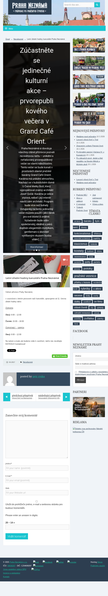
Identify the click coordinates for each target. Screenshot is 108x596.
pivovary (77, 269)
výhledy (100, 307)
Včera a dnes (97, 204)
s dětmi (97, 288)
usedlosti (87, 302)
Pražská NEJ (81, 195)
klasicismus (80, 243)
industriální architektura (82, 238)
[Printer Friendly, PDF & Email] (60, 356)
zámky (100, 318)
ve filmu (98, 301)
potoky (88, 268)
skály (88, 296)
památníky (77, 262)
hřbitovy (97, 233)
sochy (95, 296)
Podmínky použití (98, 566)
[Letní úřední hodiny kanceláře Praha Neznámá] (36, 271)
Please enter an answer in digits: (21, 515)
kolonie (94, 244)
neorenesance (80, 257)
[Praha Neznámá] (29, 6)
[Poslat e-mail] (36, 562)
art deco (77, 221)
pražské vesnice (85, 276)
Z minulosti (80, 204)
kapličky (97, 238)
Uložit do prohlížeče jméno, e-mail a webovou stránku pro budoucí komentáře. (34, 506)
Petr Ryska (38, 376)
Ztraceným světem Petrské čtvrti (89, 146)
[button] (7, 147)
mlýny (99, 251)
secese (78, 295)
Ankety (95, 201)
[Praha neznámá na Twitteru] (60, 562)
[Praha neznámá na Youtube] (72, 562)
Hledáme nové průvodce (86, 137)
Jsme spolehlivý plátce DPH (14, 569)
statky (77, 301)
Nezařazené (18, 39)
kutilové (90, 251)
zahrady (96, 313)
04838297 (11, 566)
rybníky (85, 288)
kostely (79, 250)
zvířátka (89, 318)
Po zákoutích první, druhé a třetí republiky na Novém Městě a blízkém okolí (89, 161)
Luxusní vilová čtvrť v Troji (87, 140)
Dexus (100, 562)
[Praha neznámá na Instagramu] (38, 566)
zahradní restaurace (82, 313)
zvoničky (77, 319)
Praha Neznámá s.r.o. (18, 562)
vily (92, 308)
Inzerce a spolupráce (11, 573)
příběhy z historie (82, 282)
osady (91, 257)
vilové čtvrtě (80, 307)
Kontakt (6, 577)
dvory (84, 227)
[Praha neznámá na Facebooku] (47, 562)
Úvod (7, 39)
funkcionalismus (82, 233)
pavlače (97, 262)
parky (87, 262)
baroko (88, 221)
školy (76, 324)
